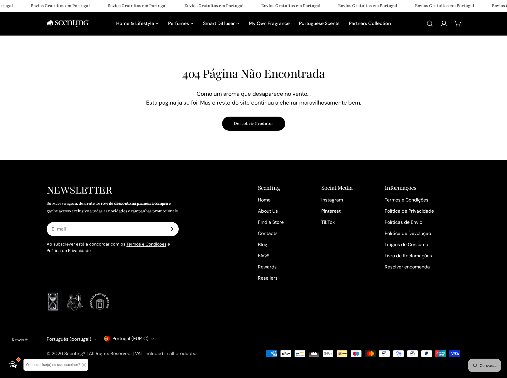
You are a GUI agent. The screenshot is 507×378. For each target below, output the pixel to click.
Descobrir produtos (253, 123)
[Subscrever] (172, 229)
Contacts (268, 233)
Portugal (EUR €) (130, 338)
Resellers (268, 278)
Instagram (332, 200)
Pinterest (331, 211)
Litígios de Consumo (406, 244)
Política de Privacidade (69, 250)
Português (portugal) (69, 339)
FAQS (263, 256)
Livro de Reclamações (408, 256)
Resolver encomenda (407, 267)
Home (264, 200)
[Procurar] (430, 23)
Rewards (267, 267)
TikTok (328, 222)
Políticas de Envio (403, 222)
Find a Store (271, 222)
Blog (262, 244)
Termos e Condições (146, 244)
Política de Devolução (408, 233)
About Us (268, 211)
